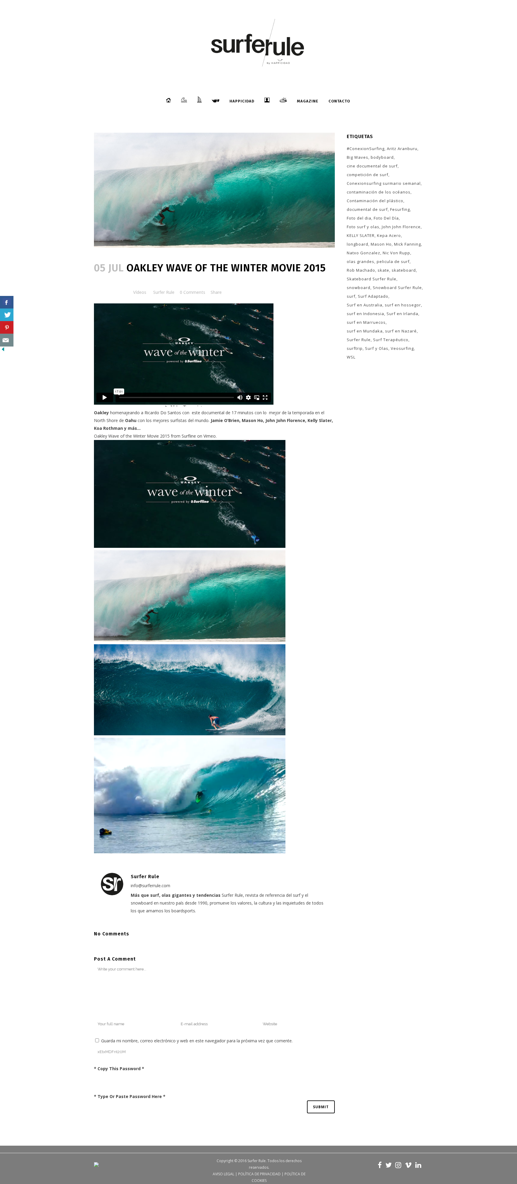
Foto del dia (359, 218)
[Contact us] (6, 340)
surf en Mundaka (365, 331)
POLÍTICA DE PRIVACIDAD (259, 1174)
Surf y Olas (376, 348)
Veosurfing (402, 348)
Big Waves (357, 157)
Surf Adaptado (373, 296)
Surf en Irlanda (402, 313)
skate (383, 270)
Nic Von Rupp (396, 252)
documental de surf (367, 209)
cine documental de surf (372, 166)
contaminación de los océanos (378, 192)
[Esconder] (3, 350)
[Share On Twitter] (6, 315)
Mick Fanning (407, 244)
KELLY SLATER (361, 235)
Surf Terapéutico (390, 339)
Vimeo (209, 436)
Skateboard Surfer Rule (371, 279)
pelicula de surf (393, 261)
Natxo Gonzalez (363, 252)
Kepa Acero (389, 235)
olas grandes (360, 261)
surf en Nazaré (401, 331)
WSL (351, 357)
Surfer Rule (163, 292)
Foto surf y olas (363, 226)
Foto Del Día (386, 218)
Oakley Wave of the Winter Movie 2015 (132, 436)
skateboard (404, 270)
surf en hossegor (403, 305)
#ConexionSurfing (365, 148)
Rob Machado (361, 270)
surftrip (355, 348)
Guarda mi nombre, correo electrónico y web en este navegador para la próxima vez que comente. (197, 1041)
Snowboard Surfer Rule (397, 287)
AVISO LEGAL (223, 1174)
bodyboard (382, 157)
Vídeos (139, 292)
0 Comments (192, 292)
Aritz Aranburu (402, 148)
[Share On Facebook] (6, 302)
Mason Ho (381, 244)
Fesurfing (400, 209)
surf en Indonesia (365, 313)
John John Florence (401, 226)
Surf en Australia (364, 305)
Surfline (189, 436)
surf (351, 296)
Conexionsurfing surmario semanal (384, 183)
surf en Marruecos (366, 322)
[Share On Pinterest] (6, 327)
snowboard (358, 287)
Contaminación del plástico (375, 200)
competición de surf (367, 174)
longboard (357, 244)
